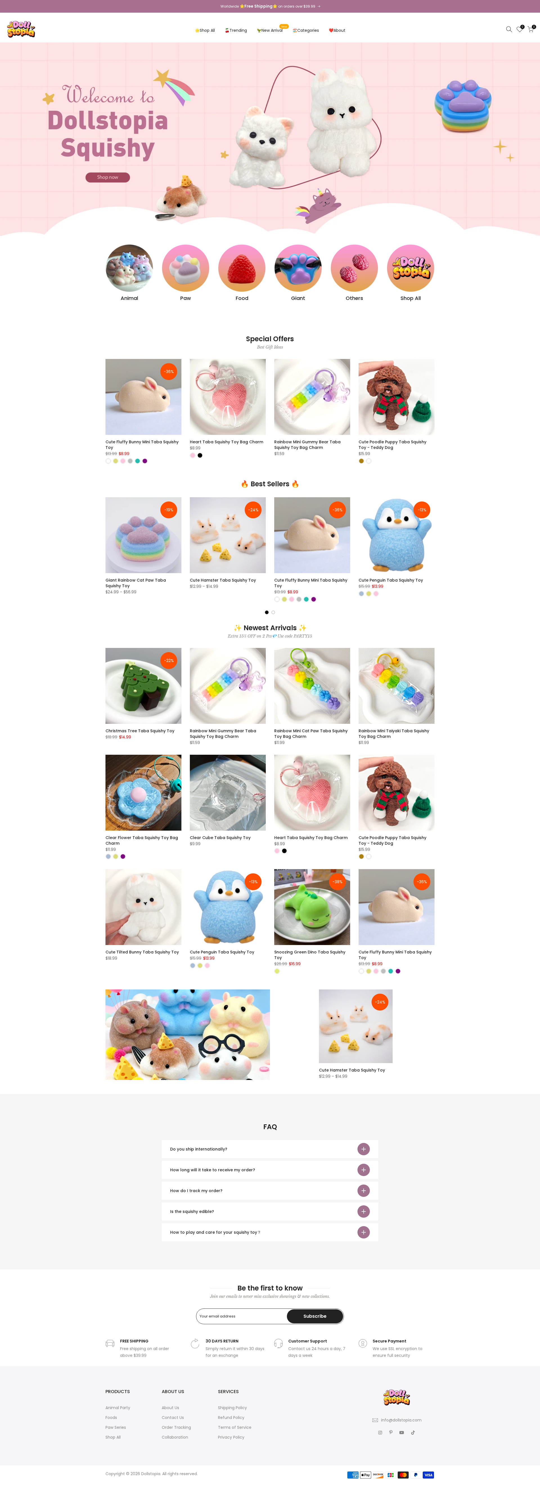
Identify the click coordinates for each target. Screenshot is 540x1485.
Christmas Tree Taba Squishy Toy (139, 731)
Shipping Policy (232, 1408)
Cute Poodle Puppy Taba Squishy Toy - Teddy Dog (392, 444)
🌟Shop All (205, 30)
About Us (170, 1408)
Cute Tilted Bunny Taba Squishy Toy (142, 952)
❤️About (337, 30)
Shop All (113, 1437)
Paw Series (115, 1427)
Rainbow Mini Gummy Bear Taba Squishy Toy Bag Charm (307, 444)
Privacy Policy (231, 1437)
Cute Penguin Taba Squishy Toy (350, 580)
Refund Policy (231, 1417)
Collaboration (175, 1437)
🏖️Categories (305, 30)
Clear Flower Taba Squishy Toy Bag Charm (141, 840)
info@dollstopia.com (401, 1420)
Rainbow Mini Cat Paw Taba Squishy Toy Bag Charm (311, 733)
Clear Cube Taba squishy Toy (220, 837)
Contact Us (173, 1417)
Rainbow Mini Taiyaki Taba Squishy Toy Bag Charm (394, 733)
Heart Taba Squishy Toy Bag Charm (226, 442)
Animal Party (117, 1408)
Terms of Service (234, 1427)
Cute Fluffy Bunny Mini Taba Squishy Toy (142, 444)
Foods (111, 1417)
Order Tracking (176, 1427)
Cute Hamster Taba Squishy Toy (182, 580)
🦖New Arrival (272, 29)
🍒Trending (236, 30)
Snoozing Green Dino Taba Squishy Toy (309, 954)
